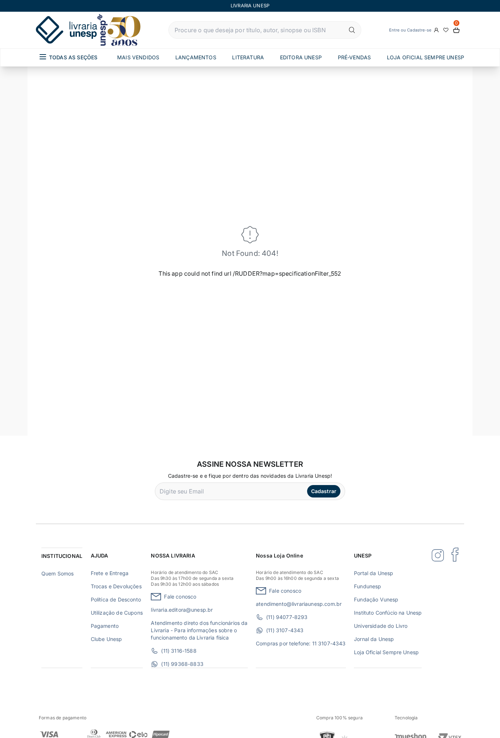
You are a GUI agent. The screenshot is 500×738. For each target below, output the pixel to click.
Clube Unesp (106, 639)
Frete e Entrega (109, 573)
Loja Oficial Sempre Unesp (386, 652)
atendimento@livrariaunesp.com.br (299, 604)
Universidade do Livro (380, 626)
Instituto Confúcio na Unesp (388, 613)
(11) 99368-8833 (182, 664)
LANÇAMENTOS (195, 57)
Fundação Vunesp (376, 599)
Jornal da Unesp (374, 639)
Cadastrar (323, 491)
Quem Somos (57, 573)
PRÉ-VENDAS (354, 57)
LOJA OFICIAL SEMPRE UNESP (425, 57)
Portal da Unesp (373, 573)
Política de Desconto (116, 599)
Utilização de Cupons (117, 613)
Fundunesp (367, 586)
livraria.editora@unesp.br (182, 610)
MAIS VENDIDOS (138, 57)
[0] (456, 30)
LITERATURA (248, 57)
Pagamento (105, 626)
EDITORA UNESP (301, 57)
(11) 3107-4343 (284, 630)
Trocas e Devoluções (116, 586)
